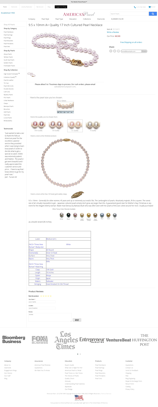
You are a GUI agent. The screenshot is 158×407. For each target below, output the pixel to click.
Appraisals (68, 386)
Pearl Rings (7, 38)
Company (31, 19)
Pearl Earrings (8, 35)
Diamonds (14, 7)
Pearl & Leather (8, 80)
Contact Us (129, 368)
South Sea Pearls (9, 60)
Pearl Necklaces (8, 32)
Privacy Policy (130, 389)
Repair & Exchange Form (134, 381)
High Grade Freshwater (12, 74)
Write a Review (113, 32)
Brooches (7, 109)
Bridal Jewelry (8, 121)
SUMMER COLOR (117, 19)
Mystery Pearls (8, 95)
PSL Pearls (7, 97)
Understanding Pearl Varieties (75, 384)
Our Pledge (68, 389)
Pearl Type (59, 19)
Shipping (128, 373)
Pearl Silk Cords (8, 86)
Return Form (130, 384)
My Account (40, 7)
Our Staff (7, 376)
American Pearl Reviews (42, 365)
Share (144, 51)
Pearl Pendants (8, 44)
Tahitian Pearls (8, 57)
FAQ (127, 376)
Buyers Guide (69, 365)
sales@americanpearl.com (65, 86)
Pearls (5, 7)
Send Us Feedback (132, 370)
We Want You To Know (42, 370)
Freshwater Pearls (9, 66)
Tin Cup (6, 83)
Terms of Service (106, 394)
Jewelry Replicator (27, 7)
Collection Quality (10, 77)
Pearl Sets (7, 46)
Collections (87, 19)
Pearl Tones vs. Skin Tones (74, 373)
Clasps (6, 103)
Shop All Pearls (9, 24)
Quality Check (69, 378)
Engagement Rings (61, 7)
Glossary (68, 381)
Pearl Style (45, 19)
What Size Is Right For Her (73, 368)
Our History (8, 373)
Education (73, 19)
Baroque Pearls (8, 106)
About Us (7, 365)
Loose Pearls (8, 118)
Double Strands (9, 89)
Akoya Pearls (8, 54)
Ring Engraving (130, 378)
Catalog (128, 386)
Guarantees (38, 368)
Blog (49, 7)
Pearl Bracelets (8, 41)
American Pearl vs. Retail (73, 370)
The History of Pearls (72, 376)
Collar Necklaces (9, 100)
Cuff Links (7, 92)
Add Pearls (7, 112)
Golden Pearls (8, 63)
